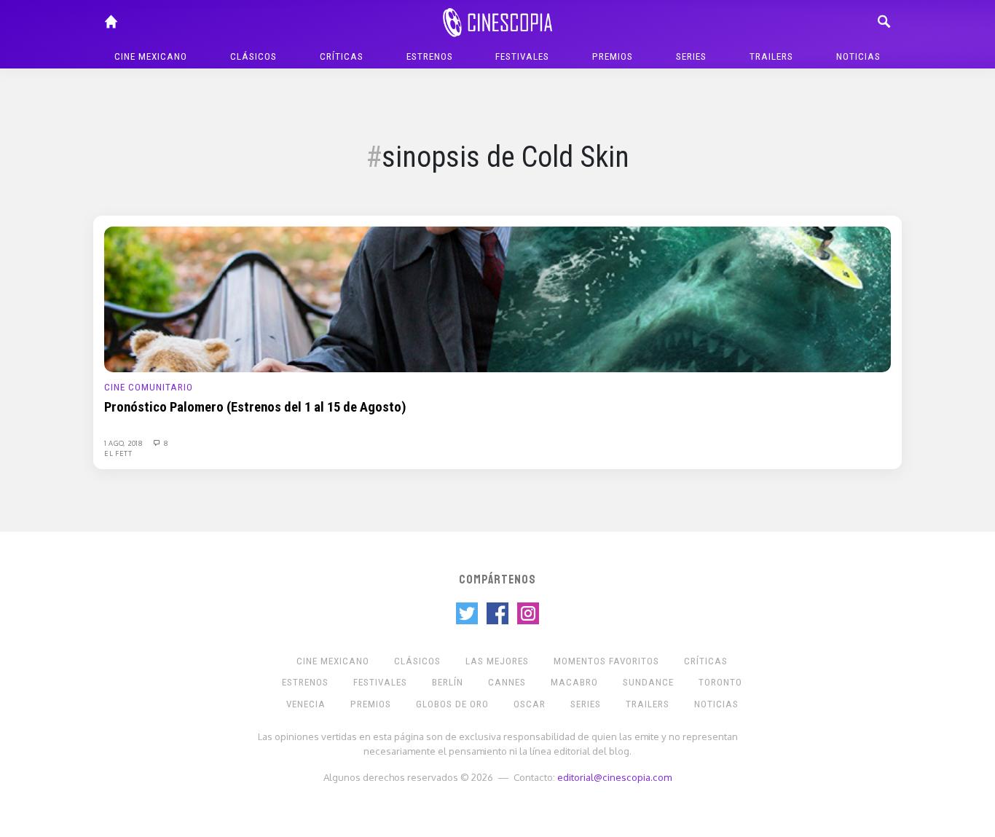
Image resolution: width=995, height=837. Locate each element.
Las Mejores (497, 661)
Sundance (648, 682)
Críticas (341, 56)
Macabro (574, 682)
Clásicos (253, 56)
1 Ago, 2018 (124, 443)
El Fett (118, 453)
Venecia (306, 704)
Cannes (507, 682)
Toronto (720, 682)
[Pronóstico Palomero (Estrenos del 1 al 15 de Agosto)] (497, 299)
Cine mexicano (150, 56)
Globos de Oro (452, 704)
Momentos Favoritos (606, 661)
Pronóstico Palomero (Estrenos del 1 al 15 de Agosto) (255, 407)
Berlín (447, 682)
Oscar (530, 704)
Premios (612, 56)
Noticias (858, 56)
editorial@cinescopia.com (614, 777)
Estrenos (429, 56)
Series (691, 56)
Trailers (771, 56)
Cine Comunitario (148, 387)
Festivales (522, 56)
